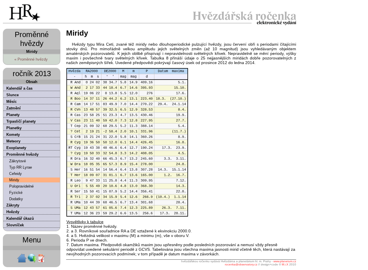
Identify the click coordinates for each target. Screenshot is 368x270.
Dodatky (16, 199)
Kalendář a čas (19, 88)
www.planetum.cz (284, 261)
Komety (13, 134)
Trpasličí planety (21, 121)
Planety (13, 115)
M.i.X (285, 264)
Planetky (14, 128)
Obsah (31, 82)
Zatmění (13, 108)
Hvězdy (12, 212)
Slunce (12, 95)
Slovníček (15, 225)
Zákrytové (17, 161)
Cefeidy (15, 173)
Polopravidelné (21, 186)
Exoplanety (16, 148)
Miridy (14, 180)
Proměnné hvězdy (22, 154)
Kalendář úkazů (20, 218)
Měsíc (11, 101)
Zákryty (12, 205)
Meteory (13, 141)
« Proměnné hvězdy (31, 59)
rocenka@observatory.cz (241, 264)
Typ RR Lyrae (20, 167)
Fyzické (15, 192)
